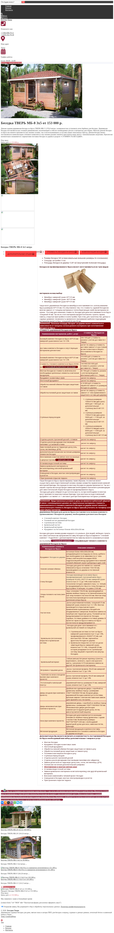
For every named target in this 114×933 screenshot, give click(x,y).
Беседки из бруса (15, 63)
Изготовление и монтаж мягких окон (60, 767)
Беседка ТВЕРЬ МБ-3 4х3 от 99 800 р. (15, 860)
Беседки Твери (6, 20)
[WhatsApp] (14, 802)
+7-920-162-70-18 (7, 35)
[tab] (62, 252)
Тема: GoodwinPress (8, 916)
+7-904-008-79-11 (7, 33)
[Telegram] (21, 802)
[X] (8, 802)
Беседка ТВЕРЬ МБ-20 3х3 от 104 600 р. (16, 830)
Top (2, 922)
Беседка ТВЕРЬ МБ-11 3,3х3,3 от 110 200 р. (17, 879)
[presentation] (62, 252)
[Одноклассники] (5, 802)
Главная (8, 6)
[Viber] (11, 802)
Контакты (9, 10)
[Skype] (17, 802)
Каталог (8, 8)
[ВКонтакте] (2, 802)
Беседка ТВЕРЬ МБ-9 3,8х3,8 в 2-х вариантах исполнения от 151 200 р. (28, 870)
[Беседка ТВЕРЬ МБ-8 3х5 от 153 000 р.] (41, 117)
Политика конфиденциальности (73, 907)
